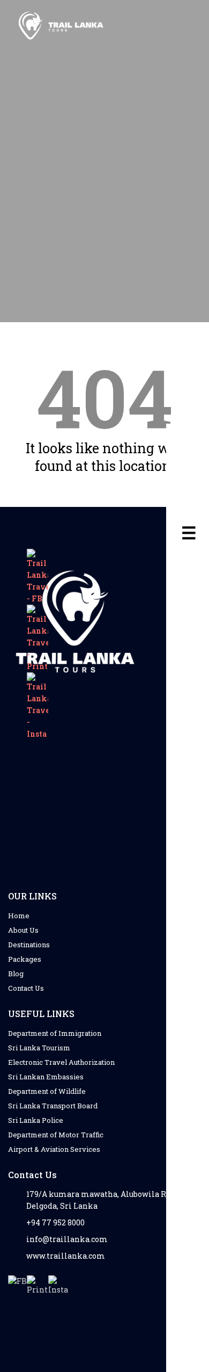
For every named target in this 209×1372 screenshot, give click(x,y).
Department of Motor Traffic (55, 1134)
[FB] (17, 1284)
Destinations (29, 944)
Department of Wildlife (47, 1091)
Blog (16, 973)
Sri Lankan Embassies (46, 1076)
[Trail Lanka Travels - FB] (37, 577)
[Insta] (59, 1286)
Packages (24, 959)
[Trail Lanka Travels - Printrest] (37, 638)
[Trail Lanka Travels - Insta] (37, 706)
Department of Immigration (54, 1033)
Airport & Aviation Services (54, 1149)
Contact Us (26, 988)
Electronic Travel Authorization (61, 1062)
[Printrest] (37, 1286)
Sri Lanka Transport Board (53, 1105)
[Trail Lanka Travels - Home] (62, 26)
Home (18, 915)
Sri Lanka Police (35, 1120)
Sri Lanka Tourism (39, 1047)
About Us (23, 930)
